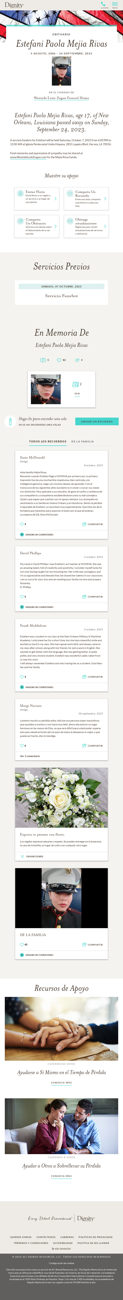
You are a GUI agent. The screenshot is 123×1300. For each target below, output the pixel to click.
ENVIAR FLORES (34, 856)
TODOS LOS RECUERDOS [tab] (48, 441)
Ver (77, 393)
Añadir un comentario (39, 534)
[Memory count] (43, 360)
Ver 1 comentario (30, 755)
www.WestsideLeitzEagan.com (28, 157)
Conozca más (61, 1082)
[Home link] (14, 5)
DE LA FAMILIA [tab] (82, 441)
